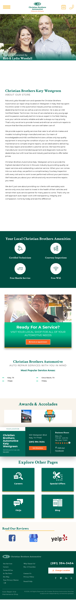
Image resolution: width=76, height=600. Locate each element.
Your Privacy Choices (11, 580)
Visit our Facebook (60, 449)
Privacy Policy (29, 577)
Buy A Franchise (30, 567)
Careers (6, 567)
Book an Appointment (39, 342)
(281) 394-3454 (37, 442)
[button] (6, 7)
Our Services (7, 564)
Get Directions (38, 448)
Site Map (6, 577)
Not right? (6, 452)
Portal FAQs (28, 581)
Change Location (62, 570)
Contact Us (27, 573)
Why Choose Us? (29, 564)
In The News (7, 573)
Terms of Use (8, 570)
